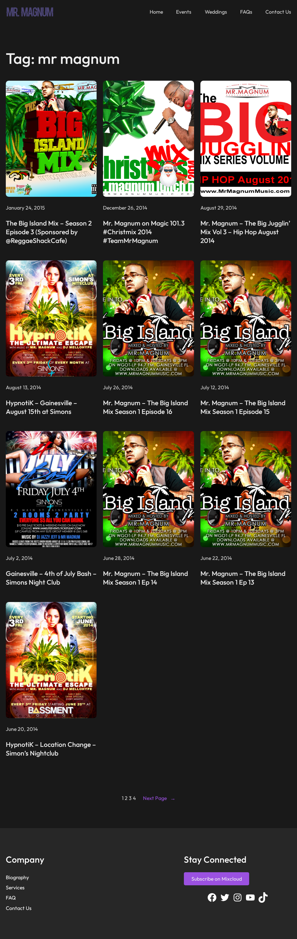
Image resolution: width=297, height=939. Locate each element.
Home (156, 11)
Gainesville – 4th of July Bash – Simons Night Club (51, 577)
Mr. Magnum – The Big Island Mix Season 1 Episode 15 (242, 407)
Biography (17, 877)
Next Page (159, 798)
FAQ (11, 897)
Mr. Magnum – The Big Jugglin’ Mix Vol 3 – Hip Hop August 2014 (245, 232)
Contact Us (19, 908)
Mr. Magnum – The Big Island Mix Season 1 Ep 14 (145, 577)
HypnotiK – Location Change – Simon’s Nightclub (51, 748)
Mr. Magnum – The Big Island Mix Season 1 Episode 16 (145, 407)
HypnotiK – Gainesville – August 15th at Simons (41, 407)
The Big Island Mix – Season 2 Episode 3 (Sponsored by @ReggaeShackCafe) (49, 232)
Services (15, 887)
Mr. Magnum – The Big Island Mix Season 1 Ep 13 (242, 577)
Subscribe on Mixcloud (216, 878)
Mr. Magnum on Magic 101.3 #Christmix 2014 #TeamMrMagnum (143, 232)
